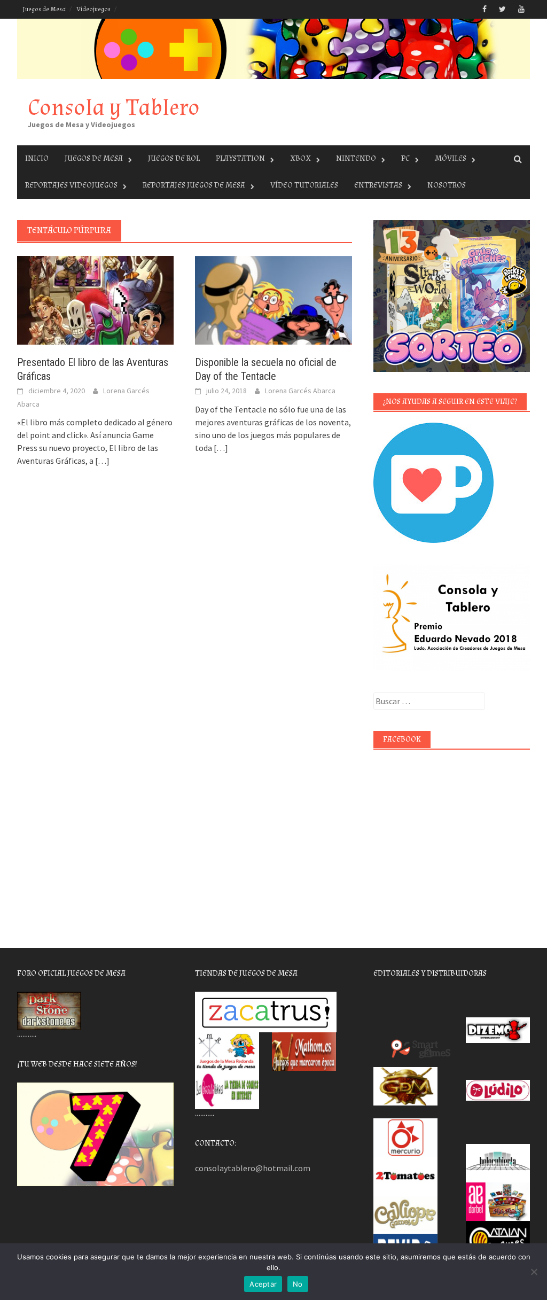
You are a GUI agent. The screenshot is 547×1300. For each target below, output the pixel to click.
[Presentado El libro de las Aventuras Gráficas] (95, 299)
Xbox (300, 158)
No (298, 1284)
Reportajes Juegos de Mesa (194, 185)
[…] (101, 460)
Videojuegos (93, 9)
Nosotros (446, 185)
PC (405, 158)
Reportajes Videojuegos (71, 185)
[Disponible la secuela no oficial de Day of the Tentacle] (273, 299)
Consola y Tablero (114, 107)
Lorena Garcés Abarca (300, 390)
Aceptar (263, 1284)
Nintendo (356, 158)
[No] (533, 1271)
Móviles (450, 158)
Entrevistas (378, 185)
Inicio (37, 158)
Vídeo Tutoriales (304, 185)
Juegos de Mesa (44, 9)
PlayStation (240, 158)
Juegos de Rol (174, 158)
